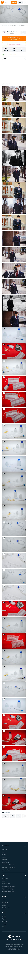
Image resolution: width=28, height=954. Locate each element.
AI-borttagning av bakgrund (9, 866)
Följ (23, 33)
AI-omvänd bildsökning (7, 864)
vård (12, 815)
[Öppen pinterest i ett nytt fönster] (13, 938)
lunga (18, 815)
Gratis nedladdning (14, 38)
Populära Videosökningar (8, 890)
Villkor (9, 947)
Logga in (21, 2)
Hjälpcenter (5, 899)
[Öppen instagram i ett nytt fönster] (8, 938)
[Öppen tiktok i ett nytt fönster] (15, 938)
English (4, 915)
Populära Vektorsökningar (8, 885)
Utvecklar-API (5, 861)
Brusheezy (4, 848)
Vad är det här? (13, 54)
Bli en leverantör (6, 907)
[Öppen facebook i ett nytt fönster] (6, 938)
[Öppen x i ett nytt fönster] (18, 938)
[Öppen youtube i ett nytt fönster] (20, 938)
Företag (4, 856)
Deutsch (4, 923)
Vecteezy (4, 851)
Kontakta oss (5, 902)
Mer (3, 928)
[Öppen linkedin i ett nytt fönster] (11, 938)
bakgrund (5, 815)
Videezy (4, 853)
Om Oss (4, 904)
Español (4, 918)
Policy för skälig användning (13, 948)
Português (4, 920)
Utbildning (4, 859)
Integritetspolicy (15, 947)
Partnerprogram (6, 883)
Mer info (5, 57)
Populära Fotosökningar (8, 888)
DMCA (3, 880)
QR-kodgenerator (6, 869)
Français (4, 926)
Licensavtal (5, 877)
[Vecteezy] (2, 2)
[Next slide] (22, 815)
